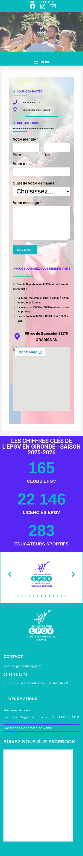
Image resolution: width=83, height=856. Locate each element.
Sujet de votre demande (35, 183)
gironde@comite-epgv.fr (22, 666)
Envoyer (25, 249)
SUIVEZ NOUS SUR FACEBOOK (39, 741)
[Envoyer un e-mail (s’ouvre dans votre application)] (51, 6)
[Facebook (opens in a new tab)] (32, 6)
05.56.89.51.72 (15, 674)
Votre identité (25, 139)
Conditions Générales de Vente (27, 728)
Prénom (18, 154)
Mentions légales (16, 710)
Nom (47, 154)
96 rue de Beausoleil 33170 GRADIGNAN (35, 683)
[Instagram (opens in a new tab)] (42, 6)
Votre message (27, 203)
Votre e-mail (24, 164)
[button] (9, 574)
